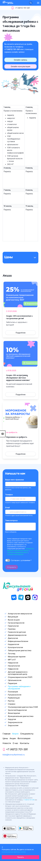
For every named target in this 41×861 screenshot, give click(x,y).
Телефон (9, 494)
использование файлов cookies (14, 852)
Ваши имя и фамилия (14, 480)
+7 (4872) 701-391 (12, 49)
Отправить (11, 567)
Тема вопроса (11, 520)
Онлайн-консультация (20, 66)
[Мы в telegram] (21, 597)
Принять (20, 857)
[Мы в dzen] (28, 597)
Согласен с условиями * (21, 560)
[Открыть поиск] (30, 3)
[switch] (7, 560)
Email (7, 507)
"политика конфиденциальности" (17, 552)
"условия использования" (15, 554)
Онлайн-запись (20, 60)
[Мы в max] (35, 597)
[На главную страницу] (7, 3)
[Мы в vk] (14, 597)
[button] (38, 3)
